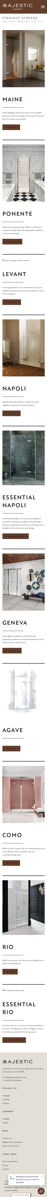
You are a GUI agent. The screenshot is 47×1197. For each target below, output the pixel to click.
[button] (43, 7)
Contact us (6, 1138)
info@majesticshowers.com (15, 1077)
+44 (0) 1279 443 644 (13, 1080)
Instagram (6, 1096)
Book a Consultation (10, 1146)
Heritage (5, 1119)
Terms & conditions (10, 1161)
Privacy (5, 1165)
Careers (5, 1122)
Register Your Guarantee (12, 1142)
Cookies (5, 1169)
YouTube (5, 1103)
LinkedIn (6, 1099)
